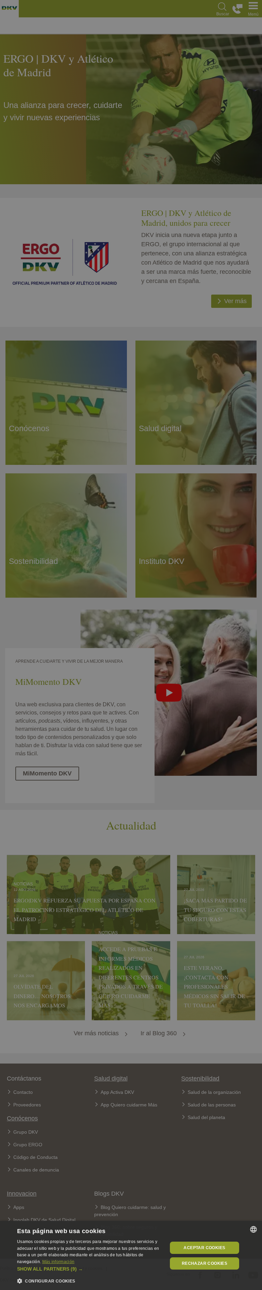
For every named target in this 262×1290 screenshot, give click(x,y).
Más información (58, 1261)
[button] (90, 1269)
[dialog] (131, 1255)
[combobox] (253, 1229)
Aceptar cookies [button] (204, 1247)
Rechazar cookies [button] (204, 1263)
